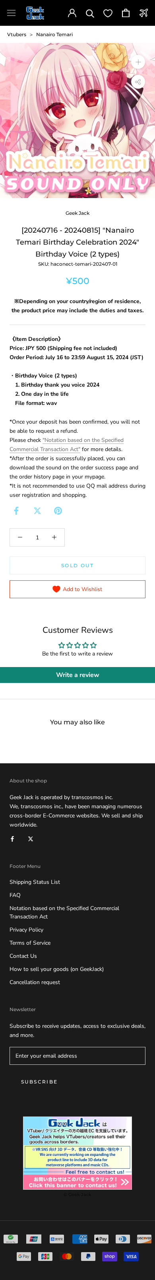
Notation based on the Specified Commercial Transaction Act (64, 912)
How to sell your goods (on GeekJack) (57, 969)
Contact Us (23, 956)
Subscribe (39, 1082)
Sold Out (77, 565)
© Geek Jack (77, 1194)
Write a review (77, 675)
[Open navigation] (11, 13)
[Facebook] (16, 511)
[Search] (90, 13)
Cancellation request (35, 982)
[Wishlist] (108, 13)
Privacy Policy (26, 930)
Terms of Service (30, 943)
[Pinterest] (58, 511)
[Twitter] (37, 511)
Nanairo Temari (54, 34)
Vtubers (16, 34)
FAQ (15, 895)
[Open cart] (126, 13)
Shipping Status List (35, 882)
